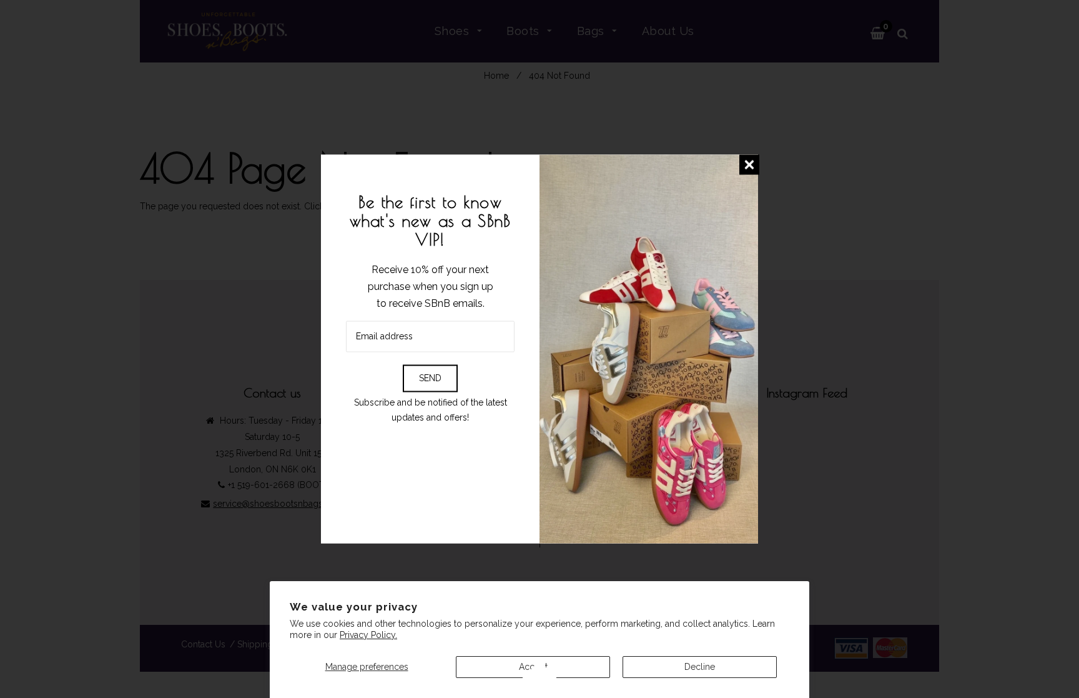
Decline (699, 667)
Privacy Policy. (368, 635)
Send (430, 377)
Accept (533, 667)
